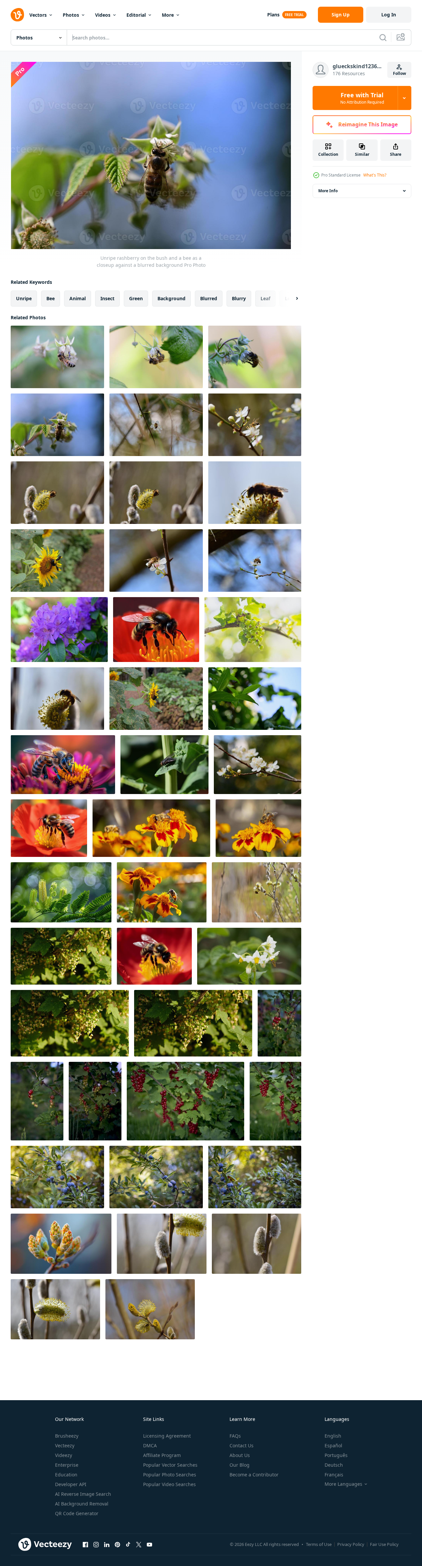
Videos (102, 15)
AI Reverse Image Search (83, 1494)
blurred (208, 298)
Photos (71, 15)
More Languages (343, 1484)
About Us (240, 1455)
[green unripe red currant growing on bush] (252, 629)
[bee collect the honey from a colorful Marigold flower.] (258, 828)
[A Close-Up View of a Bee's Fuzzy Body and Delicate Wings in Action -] (154, 956)
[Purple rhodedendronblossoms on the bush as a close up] (59, 629)
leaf (265, 298)
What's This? (374, 175)
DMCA (150, 1445)
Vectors (38, 15)
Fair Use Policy (384, 1544)
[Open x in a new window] (138, 1544)
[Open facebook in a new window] (85, 1544)
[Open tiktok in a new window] (128, 1544)
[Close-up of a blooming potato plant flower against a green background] (249, 956)
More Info (328, 191)
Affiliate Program (162, 1455)
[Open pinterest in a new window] (117, 1544)
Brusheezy (66, 1436)
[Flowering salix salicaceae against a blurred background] (150, 1309)
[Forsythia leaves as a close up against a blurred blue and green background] (254, 698)
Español (333, 1445)
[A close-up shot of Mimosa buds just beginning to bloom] (61, 1244)
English (333, 1436)
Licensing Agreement (167, 1436)
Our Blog (240, 1465)
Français (334, 1474)
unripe (24, 298)
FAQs (235, 1436)
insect (107, 298)
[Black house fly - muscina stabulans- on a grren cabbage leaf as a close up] (164, 764)
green (136, 298)
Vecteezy (64, 1445)
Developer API (70, 1484)
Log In (388, 14)
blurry (239, 298)
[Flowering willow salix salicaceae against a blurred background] (161, 1244)
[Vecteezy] (17, 14)
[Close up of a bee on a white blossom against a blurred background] (156, 425)
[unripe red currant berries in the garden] (279, 1023)
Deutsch (334, 1465)
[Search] (383, 37)
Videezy (63, 1455)
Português (336, 1455)
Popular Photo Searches (169, 1474)
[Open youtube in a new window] (149, 1544)
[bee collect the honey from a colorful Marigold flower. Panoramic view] (151, 828)
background (171, 298)
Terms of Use (319, 1544)
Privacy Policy (350, 1544)
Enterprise (66, 1465)
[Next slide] (291, 299)
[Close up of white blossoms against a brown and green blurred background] (257, 764)
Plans (273, 14)
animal (77, 298)
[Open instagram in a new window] (96, 1544)
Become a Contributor (254, 1474)
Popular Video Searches (169, 1484)
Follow (399, 73)
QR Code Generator (76, 1513)
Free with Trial (362, 98)
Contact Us (242, 1445)
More (168, 15)
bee (50, 298)
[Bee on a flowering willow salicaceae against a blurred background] (57, 492)
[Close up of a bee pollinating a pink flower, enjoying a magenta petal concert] (63, 764)
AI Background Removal (81, 1503)
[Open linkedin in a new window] (106, 1544)
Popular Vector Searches (170, 1465)
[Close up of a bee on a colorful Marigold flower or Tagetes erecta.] (161, 892)
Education (66, 1474)
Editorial (136, 15)
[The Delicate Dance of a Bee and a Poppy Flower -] (49, 828)
